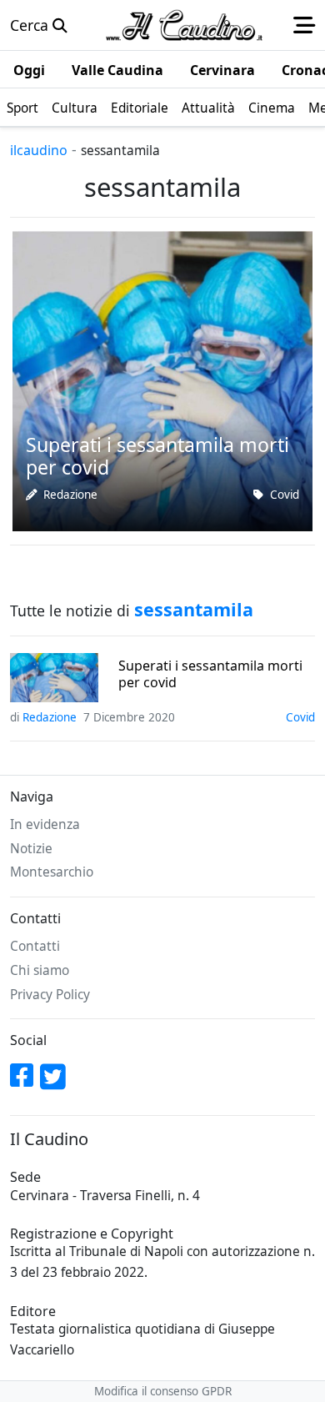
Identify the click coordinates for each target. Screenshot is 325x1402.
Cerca (31, 25)
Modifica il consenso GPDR (163, 1391)
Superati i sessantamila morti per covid (210, 674)
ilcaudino (39, 150)
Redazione (70, 494)
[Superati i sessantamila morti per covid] (162, 379)
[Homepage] (184, 25)
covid (284, 494)
